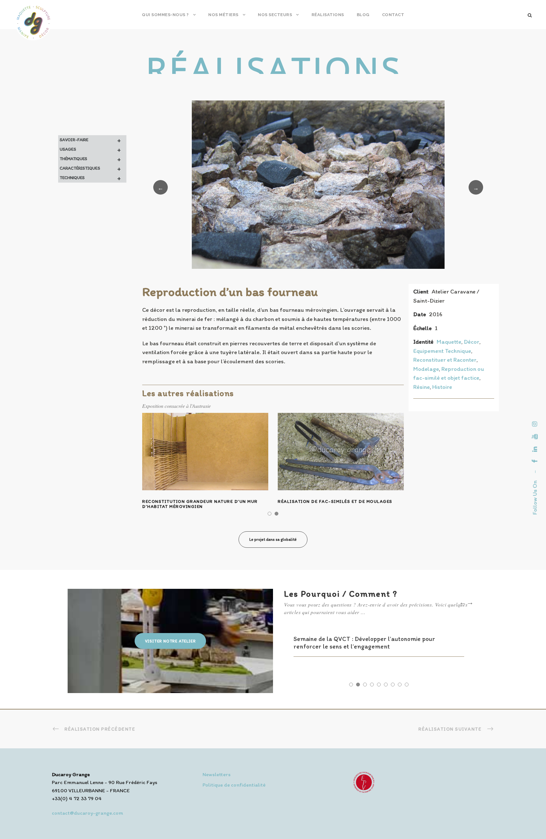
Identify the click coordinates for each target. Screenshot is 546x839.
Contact (393, 14)
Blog (363, 14)
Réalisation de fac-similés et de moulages (335, 501)
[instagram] (534, 423)
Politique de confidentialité (234, 785)
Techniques (90, 178)
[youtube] (534, 436)
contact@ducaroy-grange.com (87, 813)
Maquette (449, 341)
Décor (471, 341)
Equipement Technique (442, 350)
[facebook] (534, 461)
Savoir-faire (90, 140)
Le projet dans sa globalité (273, 539)
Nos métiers (223, 14)
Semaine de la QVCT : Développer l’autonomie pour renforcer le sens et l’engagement (364, 642)
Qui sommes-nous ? (165, 14)
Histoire (442, 386)
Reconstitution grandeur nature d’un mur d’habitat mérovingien (200, 504)
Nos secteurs (275, 14)
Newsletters (217, 774)
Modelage (426, 368)
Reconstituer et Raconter (444, 359)
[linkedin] (534, 449)
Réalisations (328, 14)
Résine (421, 386)
